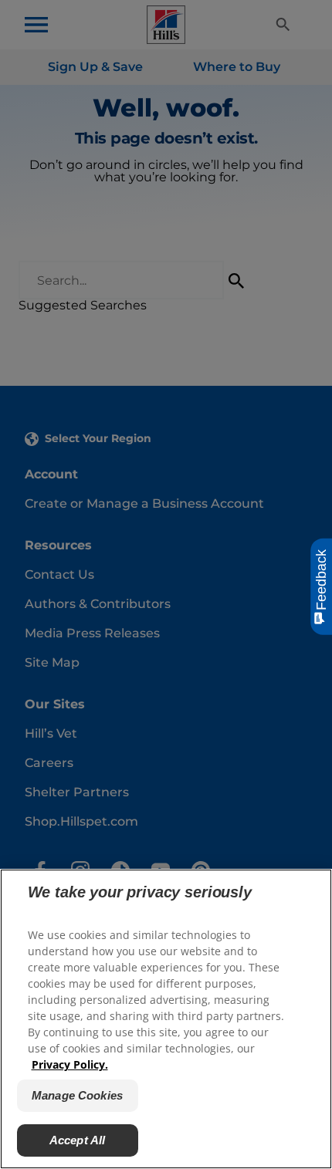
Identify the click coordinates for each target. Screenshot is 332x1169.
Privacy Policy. (70, 1064)
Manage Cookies (77, 1095)
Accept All (77, 1140)
